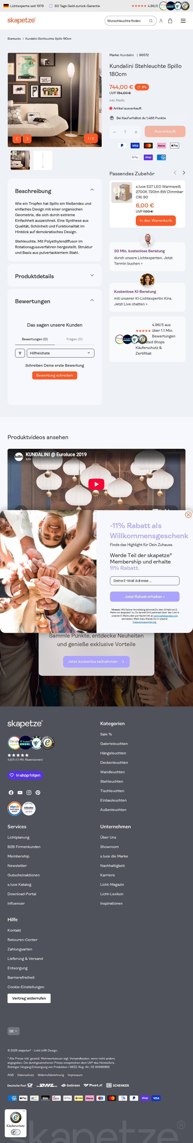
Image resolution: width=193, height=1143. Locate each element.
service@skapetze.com (166, 615)
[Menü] (24, 1112)
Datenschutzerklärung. (145, 622)
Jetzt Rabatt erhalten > (145, 596)
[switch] (15, 1132)
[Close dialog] (188, 515)
